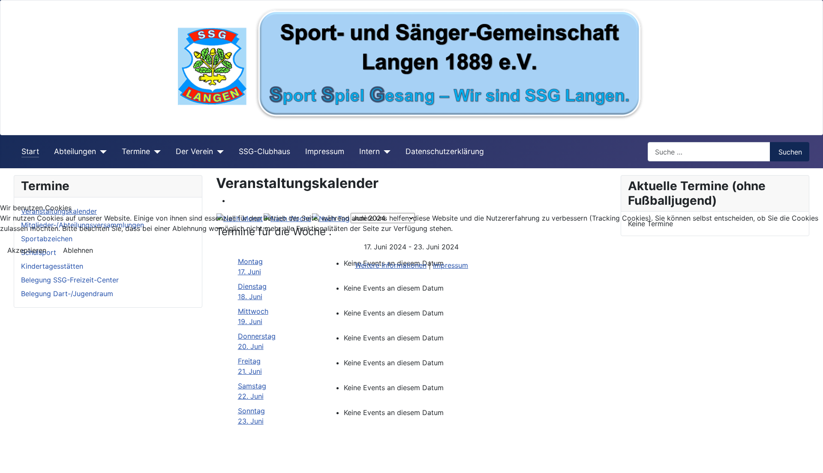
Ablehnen (78, 250)
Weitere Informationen (391, 265)
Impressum (450, 265)
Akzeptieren (26, 250)
